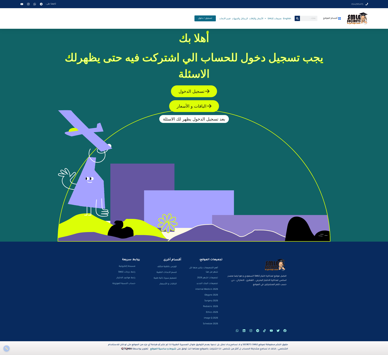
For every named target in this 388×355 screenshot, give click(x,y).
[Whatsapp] (237, 331)
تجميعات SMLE (275, 18)
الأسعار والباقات (256, 18)
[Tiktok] (264, 331)
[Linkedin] (244, 331)
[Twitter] (278, 331)
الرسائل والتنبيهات (240, 18)
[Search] (297, 18)
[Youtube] (271, 331)
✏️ (6, 348)
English (287, 18)
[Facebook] (285, 331)
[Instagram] (251, 331)
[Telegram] (258, 331)
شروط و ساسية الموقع (163, 349)
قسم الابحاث (225, 18)
